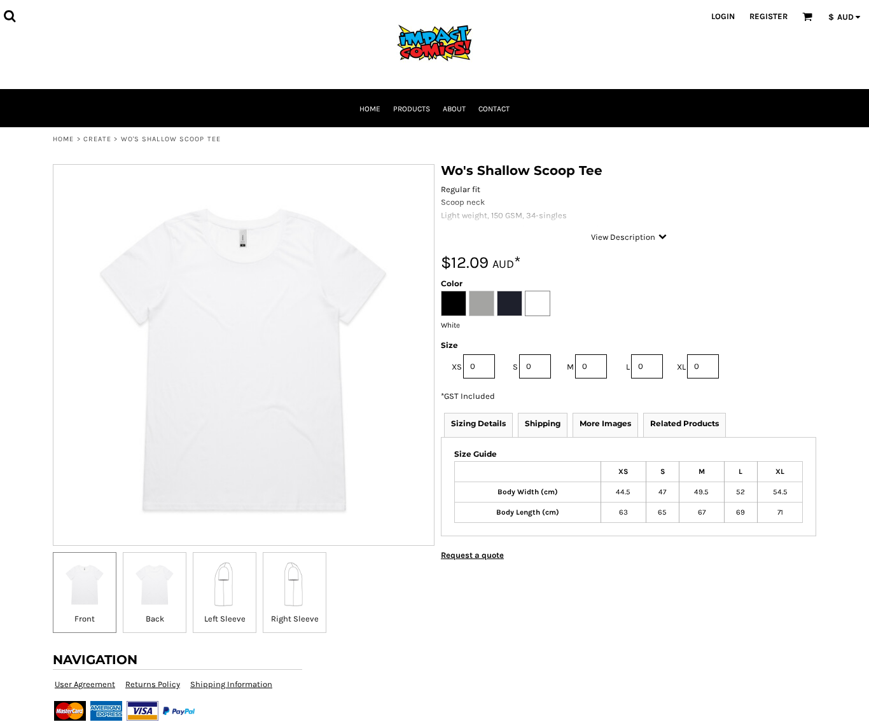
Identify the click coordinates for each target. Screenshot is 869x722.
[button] (9, 16)
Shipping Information (231, 684)
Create (97, 139)
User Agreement (85, 684)
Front (84, 618)
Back (155, 618)
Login (723, 16)
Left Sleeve (225, 618)
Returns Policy (152, 684)
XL (681, 366)
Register (768, 16)
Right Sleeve (295, 618)
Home (63, 139)
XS (457, 366)
